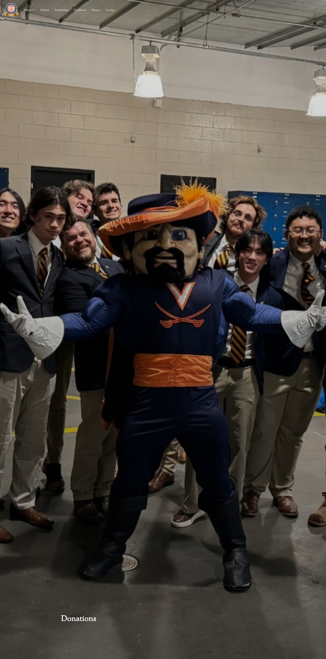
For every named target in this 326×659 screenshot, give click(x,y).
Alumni (95, 10)
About (27, 10)
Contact (110, 10)
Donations (80, 10)
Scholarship (61, 10)
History (44, 10)
